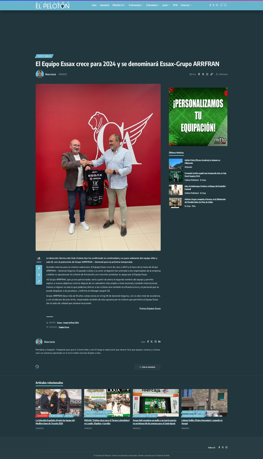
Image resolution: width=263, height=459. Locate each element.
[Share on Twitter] (203, 74)
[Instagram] (216, 5)
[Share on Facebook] (199, 74)
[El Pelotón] (54, 5)
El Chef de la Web (162, 455)
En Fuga (203, 180)
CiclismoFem (42, 416)
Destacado (188, 167)
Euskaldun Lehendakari (96, 416)
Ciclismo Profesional (192, 180)
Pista (193, 206)
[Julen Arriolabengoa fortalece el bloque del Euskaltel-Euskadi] (176, 190)
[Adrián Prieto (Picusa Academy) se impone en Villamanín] (176, 164)
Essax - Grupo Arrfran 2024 (68, 322)
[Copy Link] (212, 74)
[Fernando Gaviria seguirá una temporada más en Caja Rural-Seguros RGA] (176, 177)
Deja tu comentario (148, 367)
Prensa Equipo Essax (150, 308)
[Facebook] (210, 5)
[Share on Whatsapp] (207, 74)
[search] (225, 5)
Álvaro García (50, 74)
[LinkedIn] (159, 342)
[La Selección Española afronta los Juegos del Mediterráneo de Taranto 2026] (59, 403)
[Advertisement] (131, 31)
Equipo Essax (64, 327)
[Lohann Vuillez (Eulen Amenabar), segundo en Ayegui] (204, 403)
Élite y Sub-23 (44, 56)
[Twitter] (213, 5)
